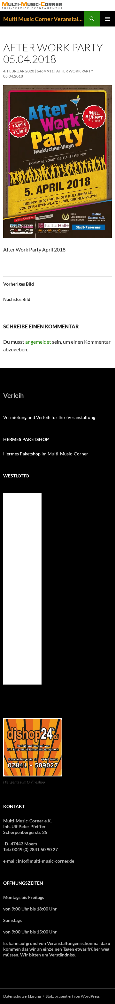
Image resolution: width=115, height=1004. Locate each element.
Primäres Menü (107, 18)
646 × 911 (45, 71)
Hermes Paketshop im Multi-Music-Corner (45, 453)
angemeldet (38, 342)
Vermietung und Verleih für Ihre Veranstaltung (49, 417)
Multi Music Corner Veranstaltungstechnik (43, 18)
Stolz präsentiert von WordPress (73, 996)
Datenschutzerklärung (22, 996)
